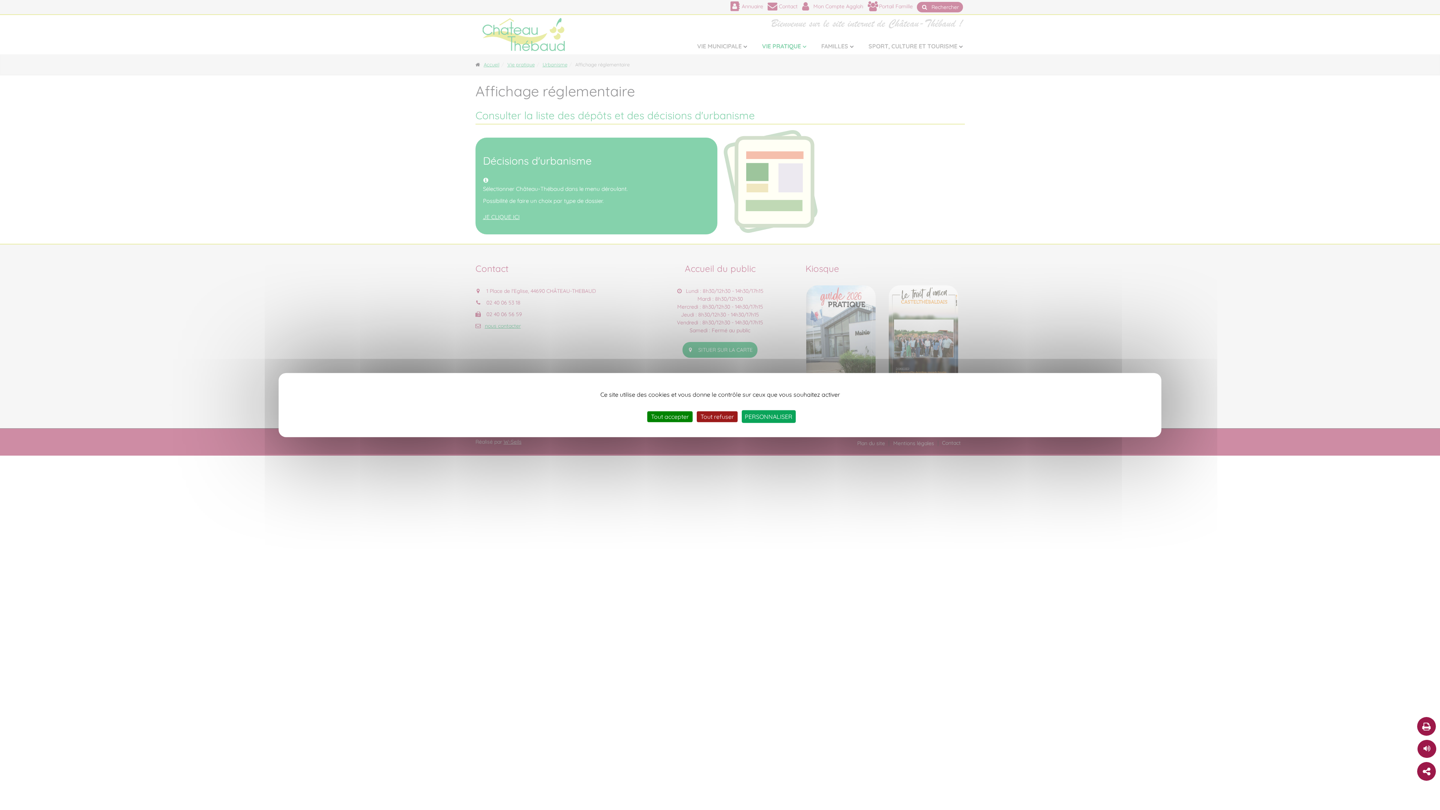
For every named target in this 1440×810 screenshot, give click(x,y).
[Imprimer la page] (1426, 726)
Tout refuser (717, 416)
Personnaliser (768, 416)
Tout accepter (670, 416)
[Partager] (1426, 771)
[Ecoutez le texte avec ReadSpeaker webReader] (1427, 749)
